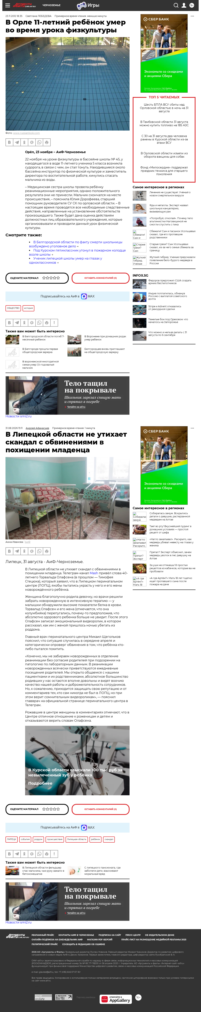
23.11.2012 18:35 (13, 16)
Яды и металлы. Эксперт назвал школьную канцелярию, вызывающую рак (169, 208)
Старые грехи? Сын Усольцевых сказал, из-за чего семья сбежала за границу (172, 247)
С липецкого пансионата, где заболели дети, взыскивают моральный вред (102, 870)
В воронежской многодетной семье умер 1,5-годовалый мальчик (40, 364)
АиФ (27, 541)
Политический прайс (45, 944)
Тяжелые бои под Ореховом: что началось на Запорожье (168, 321)
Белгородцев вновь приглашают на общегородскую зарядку (104, 350)
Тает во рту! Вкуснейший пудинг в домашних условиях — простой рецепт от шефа (170, 529)
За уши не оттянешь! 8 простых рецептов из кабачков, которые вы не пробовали (172, 568)
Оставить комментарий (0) (100, 278)
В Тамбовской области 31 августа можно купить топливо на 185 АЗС (164, 123)
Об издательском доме (159, 935)
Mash (94, 573)
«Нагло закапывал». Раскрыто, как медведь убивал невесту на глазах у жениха (172, 542)
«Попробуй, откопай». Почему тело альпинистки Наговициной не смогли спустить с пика (171, 221)
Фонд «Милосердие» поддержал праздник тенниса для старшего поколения (164, 171)
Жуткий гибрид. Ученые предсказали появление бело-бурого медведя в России (172, 260)
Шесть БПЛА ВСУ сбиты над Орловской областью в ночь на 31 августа (164, 108)
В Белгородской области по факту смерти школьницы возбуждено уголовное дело (75, 244)
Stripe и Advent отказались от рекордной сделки (164, 308)
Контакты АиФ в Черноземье (76, 935)
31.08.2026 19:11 (14, 428)
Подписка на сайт (110, 935)
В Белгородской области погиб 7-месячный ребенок (43, 338)
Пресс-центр (133, 935)
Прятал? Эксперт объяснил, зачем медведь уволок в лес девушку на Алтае (170, 555)
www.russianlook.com (26, 133)
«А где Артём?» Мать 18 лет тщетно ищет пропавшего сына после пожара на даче (171, 581)
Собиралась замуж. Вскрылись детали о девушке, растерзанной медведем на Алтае (170, 516)
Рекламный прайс (43, 935)
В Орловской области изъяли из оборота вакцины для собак (164, 155)
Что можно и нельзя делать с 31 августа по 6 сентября (167, 333)
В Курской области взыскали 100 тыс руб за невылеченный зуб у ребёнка (75, 772)
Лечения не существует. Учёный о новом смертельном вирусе (170, 194)
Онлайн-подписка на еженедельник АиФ (57, 939)
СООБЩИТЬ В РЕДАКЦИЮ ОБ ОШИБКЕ (83, 944)
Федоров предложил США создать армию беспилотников (169, 282)
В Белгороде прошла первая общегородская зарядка (40, 350)
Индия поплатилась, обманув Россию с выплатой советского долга (167, 296)
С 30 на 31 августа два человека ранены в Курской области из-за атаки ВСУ (164, 139)
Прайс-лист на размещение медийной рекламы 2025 (153, 939)
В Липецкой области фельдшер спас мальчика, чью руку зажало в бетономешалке (43, 870)
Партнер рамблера (86, 997)
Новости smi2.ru (18, 416)
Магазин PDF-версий (99, 939)
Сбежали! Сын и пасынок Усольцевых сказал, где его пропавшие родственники (173, 234)
